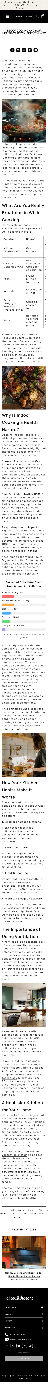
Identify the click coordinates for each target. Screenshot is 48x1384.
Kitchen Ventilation (30, 1212)
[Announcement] (20, 5)
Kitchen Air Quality (16, 1213)
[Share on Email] (35, 50)
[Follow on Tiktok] (30, 1346)
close (43, 5)
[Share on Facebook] (12, 50)
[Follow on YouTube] (18, 1346)
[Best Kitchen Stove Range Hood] (24, 1005)
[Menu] (8, 16)
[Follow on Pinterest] (24, 1346)
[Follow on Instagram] (13, 1346)
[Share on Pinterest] (24, 50)
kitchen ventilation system (21, 1153)
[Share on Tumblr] (30, 50)
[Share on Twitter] (18, 50)
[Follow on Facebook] (7, 1346)
